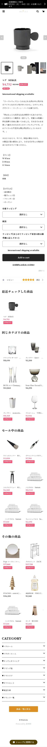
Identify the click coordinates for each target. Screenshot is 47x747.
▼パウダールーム (9, 654)
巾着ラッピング (9, 208)
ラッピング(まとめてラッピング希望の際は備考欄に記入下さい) (23, 236)
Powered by (21, 724)
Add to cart (23, 257)
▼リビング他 (7, 668)
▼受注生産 (6, 690)
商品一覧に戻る (23, 709)
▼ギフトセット (8, 683)
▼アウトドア (7, 676)
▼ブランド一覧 (8, 698)
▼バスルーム (7, 646)
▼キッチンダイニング (10, 661)
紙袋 (4, 221)
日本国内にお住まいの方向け (23, 265)
